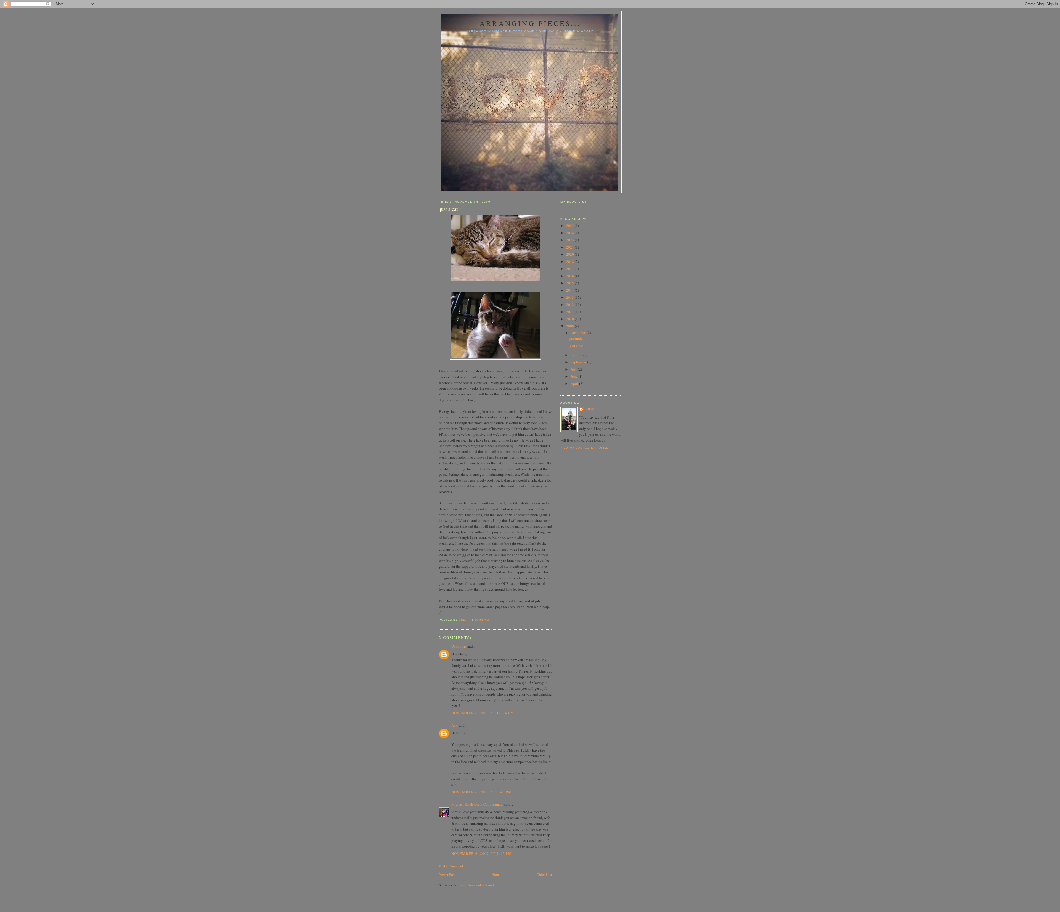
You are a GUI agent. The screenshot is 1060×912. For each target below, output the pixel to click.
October (577, 354)
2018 (570, 261)
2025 (570, 225)
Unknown (458, 646)
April (575, 383)
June (574, 376)
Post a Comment (451, 865)
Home (496, 874)
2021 (570, 247)
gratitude (576, 338)
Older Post (544, 874)
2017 (570, 268)
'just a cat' (576, 345)
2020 (570, 254)
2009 (570, 326)
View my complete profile (584, 447)
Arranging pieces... (530, 23)
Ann (454, 725)
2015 (570, 283)
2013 (570, 297)
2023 (570, 239)
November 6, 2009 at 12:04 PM (482, 712)
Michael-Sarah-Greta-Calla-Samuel (477, 804)
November (579, 332)
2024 (570, 232)
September (579, 361)
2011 (570, 311)
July (574, 369)
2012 (570, 304)
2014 (570, 290)
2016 (570, 275)
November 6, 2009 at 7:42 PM (481, 853)
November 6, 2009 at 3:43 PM (481, 791)
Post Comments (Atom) (476, 884)
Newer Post (447, 874)
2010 (570, 318)
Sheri (590, 409)
